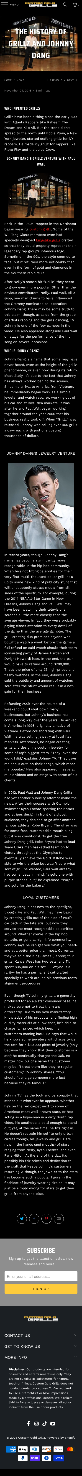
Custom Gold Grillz (31, 1437)
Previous (55, 80)
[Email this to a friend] (59, 1219)
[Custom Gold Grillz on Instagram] (36, 1424)
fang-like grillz (48, 240)
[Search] (65, 4)
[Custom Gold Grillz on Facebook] (28, 1424)
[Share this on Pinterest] (46, 1219)
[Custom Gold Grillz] (41, 4)
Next (71, 80)
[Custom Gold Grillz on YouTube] (53, 1424)
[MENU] (2, 4)
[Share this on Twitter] (22, 1219)
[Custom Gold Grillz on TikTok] (44, 1424)
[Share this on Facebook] (34, 1219)
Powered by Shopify (61, 1437)
